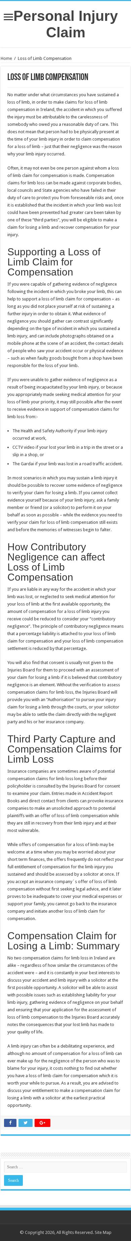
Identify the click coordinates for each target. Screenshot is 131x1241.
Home (6, 58)
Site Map (103, 1232)
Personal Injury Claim (65, 24)
